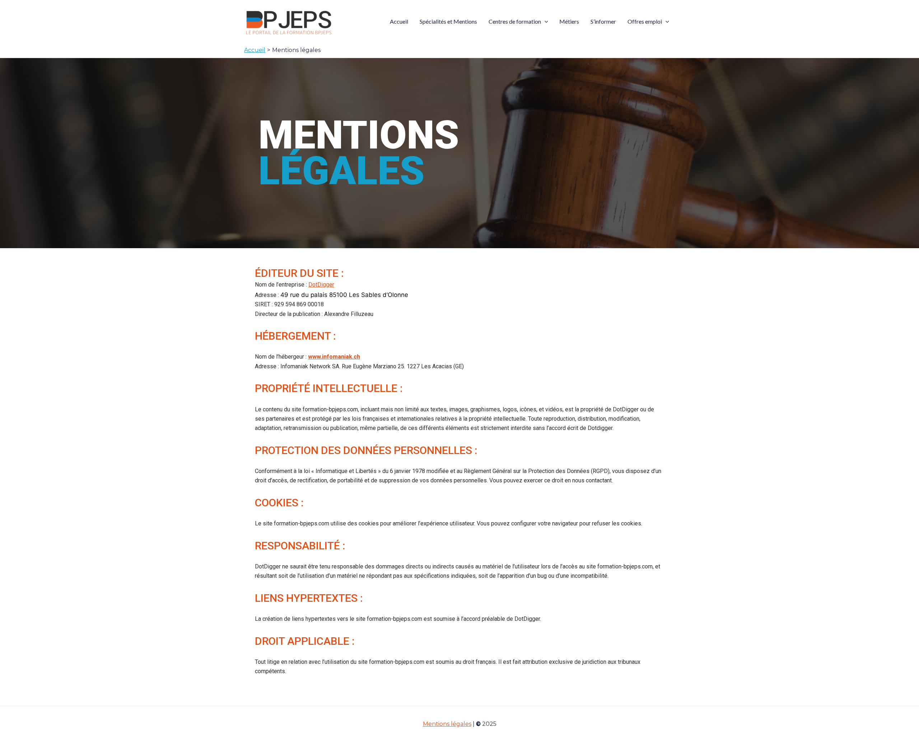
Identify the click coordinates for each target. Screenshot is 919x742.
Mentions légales (447, 723)
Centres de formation (515, 21)
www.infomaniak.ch (334, 356)
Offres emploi (645, 21)
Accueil (399, 21)
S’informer (603, 21)
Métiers (569, 21)
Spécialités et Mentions (448, 21)
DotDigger (321, 284)
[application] (544, 21)
